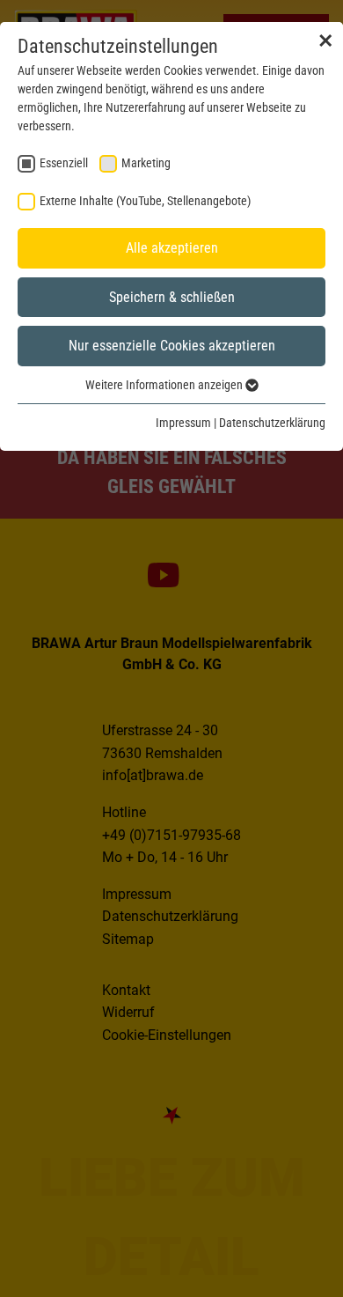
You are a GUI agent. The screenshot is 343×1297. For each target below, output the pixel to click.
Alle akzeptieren (172, 248)
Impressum (183, 423)
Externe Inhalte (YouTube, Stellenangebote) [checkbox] (145, 201)
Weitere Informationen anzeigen (165, 385)
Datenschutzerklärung (272, 423)
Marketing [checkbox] (146, 163)
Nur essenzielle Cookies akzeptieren (172, 345)
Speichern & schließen (172, 297)
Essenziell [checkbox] (64, 163)
